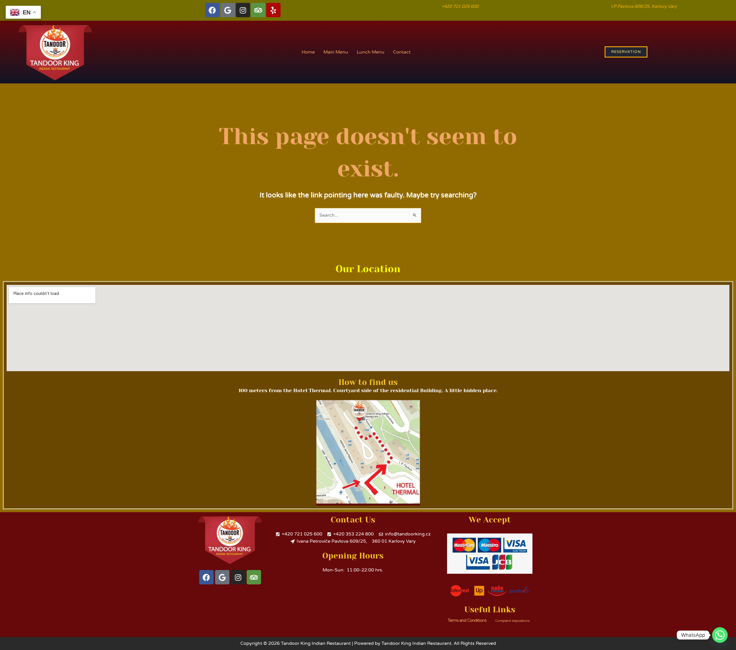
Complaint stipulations (512, 621)
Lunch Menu (370, 52)
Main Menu (335, 52)
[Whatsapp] (720, 635)
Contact (402, 52)
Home (308, 52)
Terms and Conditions (467, 620)
